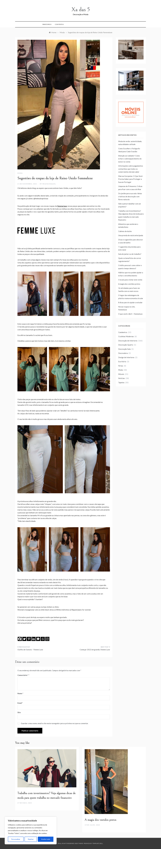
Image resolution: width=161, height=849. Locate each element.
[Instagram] (47, 639)
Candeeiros (122, 332)
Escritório (122, 361)
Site (19, 712)
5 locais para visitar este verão (130, 280)
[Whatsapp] (43, 639)
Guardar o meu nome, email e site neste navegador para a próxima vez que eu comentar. (54, 723)
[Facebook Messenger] (38, 639)
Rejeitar (31, 839)
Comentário (22, 675)
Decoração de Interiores (127, 341)
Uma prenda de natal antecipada (130, 235)
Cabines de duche (125, 231)
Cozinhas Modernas (126, 336)
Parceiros (47, 24)
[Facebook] (20, 639)
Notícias (121, 378)
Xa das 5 (80, 9)
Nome (20, 693)
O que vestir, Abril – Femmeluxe (130, 314)
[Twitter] (24, 639)
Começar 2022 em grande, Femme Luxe (95, 650)
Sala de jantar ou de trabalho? (129, 254)
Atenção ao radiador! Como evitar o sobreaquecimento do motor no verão (130, 159)
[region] (31, 830)
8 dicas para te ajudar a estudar (130, 302)
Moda (20, 173)
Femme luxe (62, 206)
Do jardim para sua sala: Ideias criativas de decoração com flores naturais (130, 196)
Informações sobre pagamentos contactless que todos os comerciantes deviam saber (130, 169)
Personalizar (15, 839)
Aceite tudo (45, 839)
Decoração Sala (124, 349)
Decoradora (123, 353)
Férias (120, 366)
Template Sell (97, 843)
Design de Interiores (126, 357)
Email (20, 703)
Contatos (59, 24)
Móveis (121, 374)
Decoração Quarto (125, 345)
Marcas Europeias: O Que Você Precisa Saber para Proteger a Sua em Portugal (130, 179)
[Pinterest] (29, 639)
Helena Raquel (49, 184)
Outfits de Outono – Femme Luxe (30, 650)
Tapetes (121, 382)
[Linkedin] (33, 639)
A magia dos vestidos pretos (129, 284)
